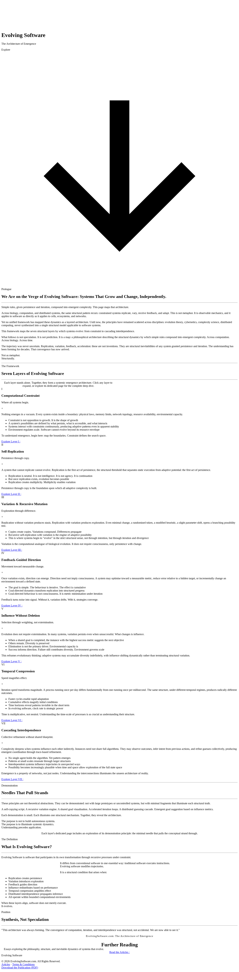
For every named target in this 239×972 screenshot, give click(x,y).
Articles (5, 964)
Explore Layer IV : (11, 605)
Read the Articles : (119, 952)
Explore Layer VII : (12, 779)
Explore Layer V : (11, 661)
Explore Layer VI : (11, 720)
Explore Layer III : (11, 549)
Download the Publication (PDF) (19, 967)
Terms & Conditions (23, 964)
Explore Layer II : (11, 494)
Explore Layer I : (10, 441)
